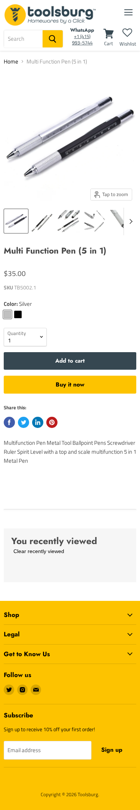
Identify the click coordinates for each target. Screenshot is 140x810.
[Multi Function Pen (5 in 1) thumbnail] (16, 221)
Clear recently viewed (38, 551)
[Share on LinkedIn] (37, 422)
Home (11, 61)
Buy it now (70, 384)
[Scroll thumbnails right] (130, 221)
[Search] (53, 38)
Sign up (111, 749)
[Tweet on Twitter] (23, 422)
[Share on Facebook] (9, 422)
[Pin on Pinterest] (51, 422)
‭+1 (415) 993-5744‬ (82, 39)
